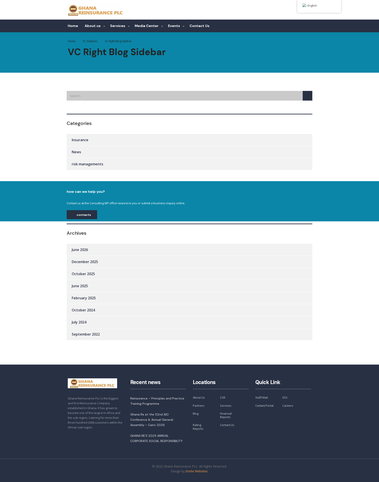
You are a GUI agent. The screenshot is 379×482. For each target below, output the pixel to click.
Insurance (80, 139)
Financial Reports (226, 415)
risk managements (87, 164)
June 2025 (80, 285)
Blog (195, 413)
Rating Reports (198, 426)
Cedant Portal (264, 405)
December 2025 (85, 261)
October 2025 (83, 273)
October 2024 (83, 310)
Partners (198, 405)
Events (174, 25)
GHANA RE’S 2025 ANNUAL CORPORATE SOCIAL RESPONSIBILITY (156, 438)
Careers (287, 405)
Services (117, 25)
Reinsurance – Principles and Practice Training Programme (157, 401)
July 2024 (79, 322)
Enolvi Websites (197, 471)
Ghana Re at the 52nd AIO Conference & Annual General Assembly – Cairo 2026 (151, 419)
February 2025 (84, 298)
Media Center (147, 25)
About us (93, 25)
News (76, 152)
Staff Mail (261, 397)
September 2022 (86, 334)
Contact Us (199, 25)
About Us (199, 397)
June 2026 (80, 249)
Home (73, 25)
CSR (222, 397)
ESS (285, 397)
